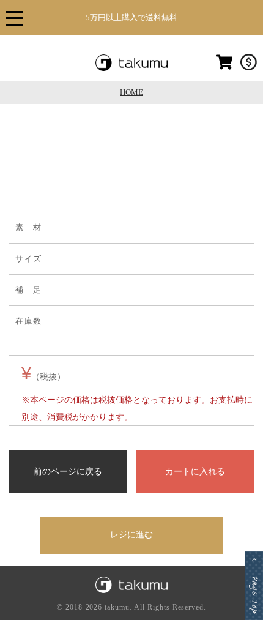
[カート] (224, 68)
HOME (131, 92)
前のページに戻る (68, 471)
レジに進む (131, 534)
